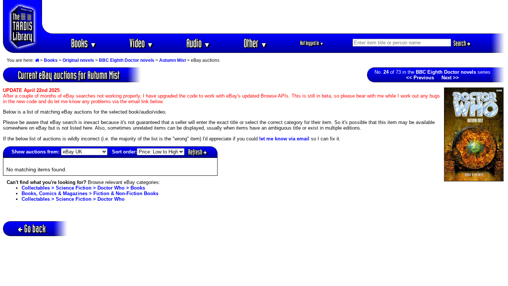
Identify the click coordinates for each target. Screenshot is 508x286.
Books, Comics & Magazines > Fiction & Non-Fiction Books (90, 193)
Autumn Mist (172, 60)
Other (255, 43)
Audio (198, 43)
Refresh (195, 152)
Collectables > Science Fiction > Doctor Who (73, 199)
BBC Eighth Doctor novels (126, 60)
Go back (35, 228)
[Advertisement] (273, 17)
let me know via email (284, 139)
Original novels (78, 60)
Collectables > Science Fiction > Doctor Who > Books (83, 188)
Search (460, 43)
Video (141, 43)
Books (84, 43)
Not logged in (312, 43)
